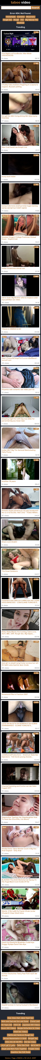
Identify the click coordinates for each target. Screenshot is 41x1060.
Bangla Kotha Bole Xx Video (29, 1028)
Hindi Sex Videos (20, 1032)
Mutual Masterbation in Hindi (14, 1038)
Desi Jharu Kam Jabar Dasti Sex (20, 1018)
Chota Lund (35, 1021)
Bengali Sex (33, 1038)
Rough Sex (7, 20)
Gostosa (20, 23)
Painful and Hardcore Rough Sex (20, 1035)
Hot (22, 20)
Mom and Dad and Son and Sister (15, 1021)
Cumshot (20, 17)
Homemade (10, 17)
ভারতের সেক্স (17, 1025)
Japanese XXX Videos (31, 1025)
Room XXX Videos (8, 1028)
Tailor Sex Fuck (23, 1045)
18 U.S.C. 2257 (30, 1058)
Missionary (30, 17)
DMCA (19, 1058)
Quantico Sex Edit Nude (20, 1052)
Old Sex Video (30, 1042)
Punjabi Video (33, 1049)
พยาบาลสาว (35, 1045)
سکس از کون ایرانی (8, 1045)
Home (7, 1058)
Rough (16, 20)
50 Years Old (6, 1025)
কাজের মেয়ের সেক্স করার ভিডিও (13, 1042)
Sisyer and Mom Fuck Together (14, 1049)
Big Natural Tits (31, 20)
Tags (14, 1058)
